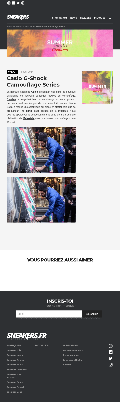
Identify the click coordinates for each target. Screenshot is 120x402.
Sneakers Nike (14, 350)
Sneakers (11, 26)
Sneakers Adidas (15, 360)
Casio (34, 91)
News (73, 18)
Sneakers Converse (17, 369)
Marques (99, 18)
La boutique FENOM (72, 360)
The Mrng (26, 110)
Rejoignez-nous (71, 355)
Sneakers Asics (15, 365)
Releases (85, 18)
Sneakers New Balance (14, 376)
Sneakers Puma (15, 382)
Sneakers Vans (14, 392)
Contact (67, 365)
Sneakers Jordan (15, 355)
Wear (27, 26)
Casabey (11, 99)
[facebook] (14, 3)
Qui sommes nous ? (73, 350)
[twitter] (18, 3)
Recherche (110, 17)
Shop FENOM (59, 18)
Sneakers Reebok (15, 387)
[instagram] (9, 3)
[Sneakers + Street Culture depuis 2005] (27, 336)
